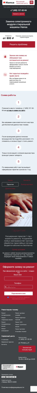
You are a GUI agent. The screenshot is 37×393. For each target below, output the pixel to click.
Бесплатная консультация (27, 349)
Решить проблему (18, 44)
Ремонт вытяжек (20, 329)
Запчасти (26, 180)
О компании (4, 339)
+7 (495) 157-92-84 (18, 10)
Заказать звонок (18, 14)
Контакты (4, 344)
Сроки (10, 180)
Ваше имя (18, 275)
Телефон (17, 283)
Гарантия (10, 184)
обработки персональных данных (21, 298)
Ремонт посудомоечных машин (6, 324)
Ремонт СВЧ (18, 322)
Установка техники (20, 331)
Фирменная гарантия (7, 342)
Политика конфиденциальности (12, 387)
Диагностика (10, 188)
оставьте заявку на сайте (16, 110)
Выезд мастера (27, 184)
